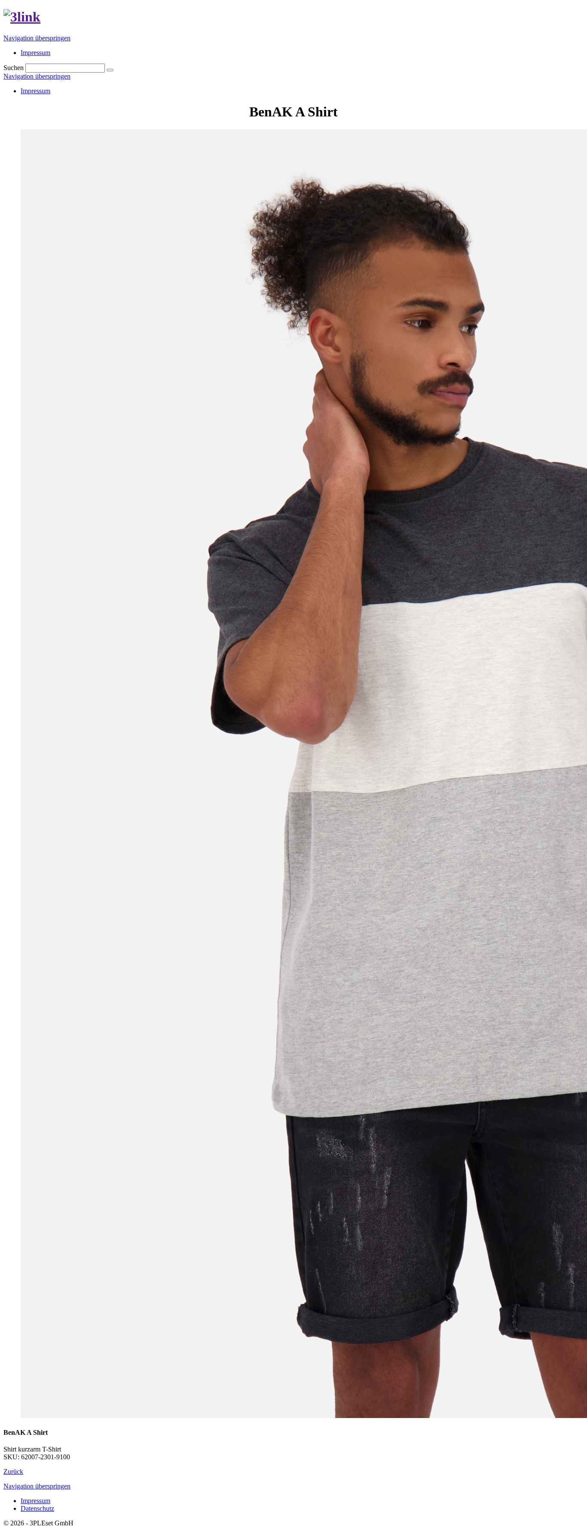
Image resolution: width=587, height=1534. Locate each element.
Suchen (13, 67)
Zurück (13, 1471)
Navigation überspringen (36, 38)
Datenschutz (37, 1508)
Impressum (35, 91)
